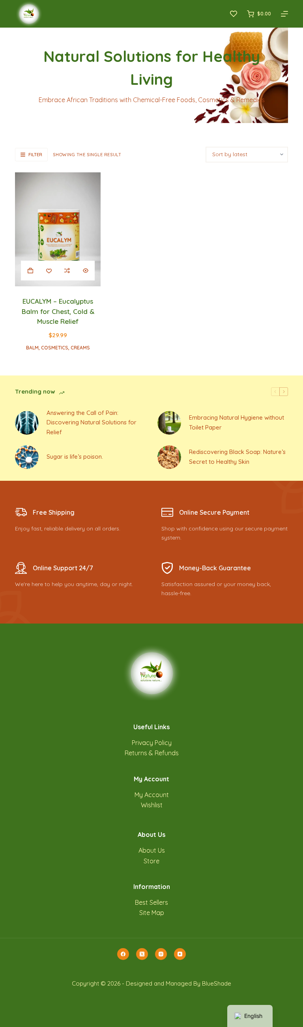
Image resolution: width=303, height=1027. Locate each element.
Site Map (151, 913)
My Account (152, 795)
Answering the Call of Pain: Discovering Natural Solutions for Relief (92, 422)
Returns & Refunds (152, 753)
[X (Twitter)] (142, 954)
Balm (32, 348)
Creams (80, 348)
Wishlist (152, 805)
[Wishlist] (233, 13)
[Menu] (284, 13)
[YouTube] (180, 954)
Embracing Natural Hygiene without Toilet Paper (236, 422)
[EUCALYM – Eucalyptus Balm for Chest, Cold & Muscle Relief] (58, 229)
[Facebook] (123, 954)
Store (151, 861)
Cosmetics (54, 348)
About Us (151, 850)
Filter (35, 154)
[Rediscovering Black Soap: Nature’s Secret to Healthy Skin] (169, 457)
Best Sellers (151, 902)
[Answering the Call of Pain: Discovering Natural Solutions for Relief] (27, 423)
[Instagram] (161, 954)
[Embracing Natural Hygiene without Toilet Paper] (169, 423)
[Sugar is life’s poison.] (27, 457)
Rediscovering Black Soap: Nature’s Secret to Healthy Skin (237, 456)
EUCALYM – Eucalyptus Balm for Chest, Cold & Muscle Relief (58, 311)
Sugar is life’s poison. (75, 456)
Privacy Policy (152, 743)
